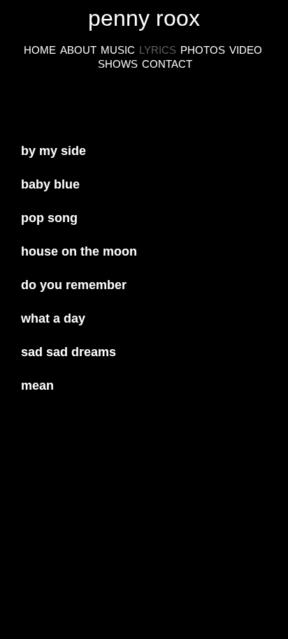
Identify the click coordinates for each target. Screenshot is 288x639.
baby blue (50, 184)
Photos (202, 50)
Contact (167, 64)
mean (37, 385)
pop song (49, 218)
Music (118, 50)
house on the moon (79, 251)
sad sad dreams (68, 352)
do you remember (74, 285)
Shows (118, 64)
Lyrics (157, 50)
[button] (144, 147)
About (78, 50)
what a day (53, 318)
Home (40, 50)
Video (245, 50)
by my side (53, 151)
